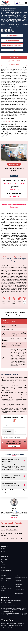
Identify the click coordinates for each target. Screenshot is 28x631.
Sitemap (3, 567)
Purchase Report (12, 50)
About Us (3, 548)
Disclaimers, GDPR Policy (15, 443)
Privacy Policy (18, 625)
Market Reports (4, 556)
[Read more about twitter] (4, 620)
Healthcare (3, 573)
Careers (3, 564)
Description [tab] (15, 57)
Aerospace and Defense (21, 577)
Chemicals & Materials (6, 580)
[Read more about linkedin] (16, 510)
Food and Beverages (6, 578)
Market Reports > (9, 8)
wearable (9, 91)
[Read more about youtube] (12, 620)
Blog (2, 562)
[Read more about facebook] (7, 620)
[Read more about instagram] (10, 620)
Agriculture (3, 575)
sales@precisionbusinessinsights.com (12, 600)
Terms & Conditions (9, 625)
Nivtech (10, 627)
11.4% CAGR (14, 175)
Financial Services (19, 593)
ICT (1, 583)
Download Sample (13, 35)
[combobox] (8, 432)
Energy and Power (5, 586)
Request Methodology (13, 40)
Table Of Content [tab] (15, 60)
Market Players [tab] (15, 64)
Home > (3, 8)
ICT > (14, 8)
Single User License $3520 (12, 45)
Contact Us (3, 554)
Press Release (4, 559)
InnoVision (8, 121)
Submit (14, 446)
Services (3, 551)
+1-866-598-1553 (7, 602)
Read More (14, 517)
